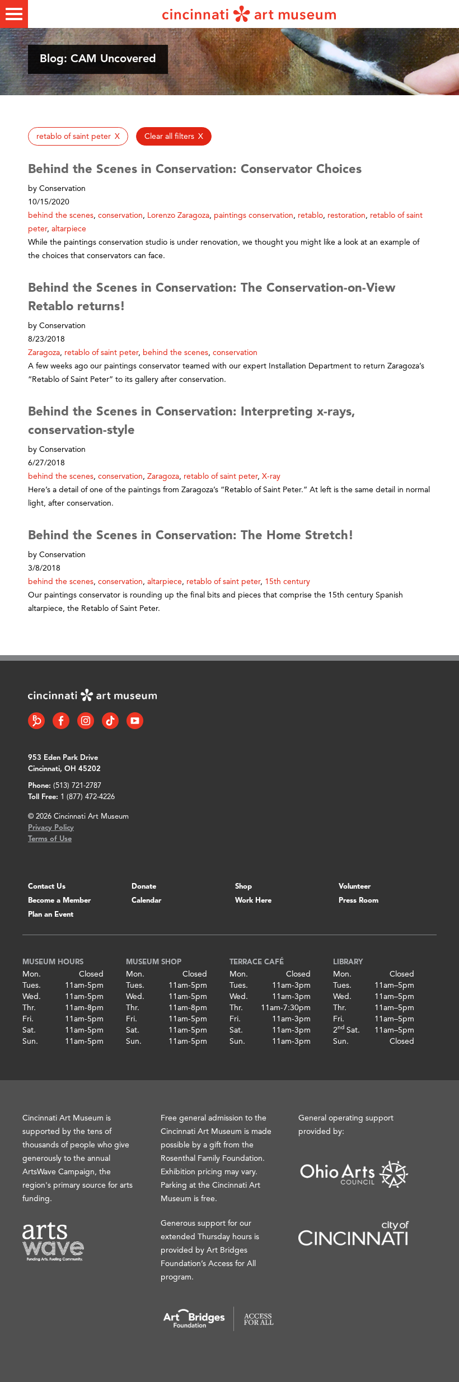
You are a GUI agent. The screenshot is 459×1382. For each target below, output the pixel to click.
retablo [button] (310, 216)
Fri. (28, 1019)
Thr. (29, 1008)
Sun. (30, 1041)
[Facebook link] (61, 720)
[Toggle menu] (14, 14)
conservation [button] (120, 216)
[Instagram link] (85, 720)
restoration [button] (346, 216)
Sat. (29, 1030)
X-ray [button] (271, 476)
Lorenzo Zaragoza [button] (178, 216)
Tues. (31, 985)
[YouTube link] (135, 720)
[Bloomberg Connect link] (36, 720)
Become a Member (59, 900)
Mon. (31, 974)
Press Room (358, 900)
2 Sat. (346, 1030)
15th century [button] (287, 582)
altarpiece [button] (68, 229)
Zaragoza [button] (44, 353)
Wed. (31, 997)
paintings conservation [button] (253, 216)
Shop (243, 886)
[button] (78, 136)
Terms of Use (50, 839)
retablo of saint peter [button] (101, 353)
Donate (144, 886)
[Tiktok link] (110, 720)
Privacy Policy (51, 828)
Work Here (253, 900)
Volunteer (355, 886)
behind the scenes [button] (60, 216)
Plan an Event (50, 914)
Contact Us (46, 886)
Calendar (146, 900)
